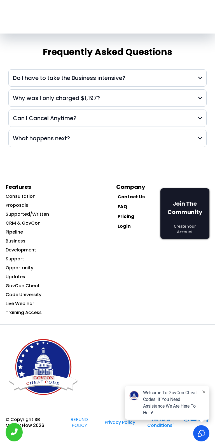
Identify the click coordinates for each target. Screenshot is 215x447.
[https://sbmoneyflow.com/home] (107, 367)
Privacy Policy (120, 422)
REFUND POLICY (79, 422)
